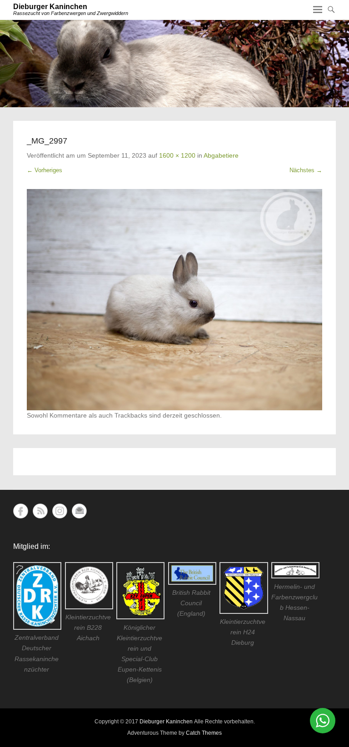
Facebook (20, 510)
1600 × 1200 (177, 155)
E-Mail (79, 510)
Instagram (59, 510)
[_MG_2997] (174, 300)
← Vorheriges (44, 170)
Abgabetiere (221, 155)
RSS (40, 510)
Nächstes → (305, 170)
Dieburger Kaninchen (50, 6)
